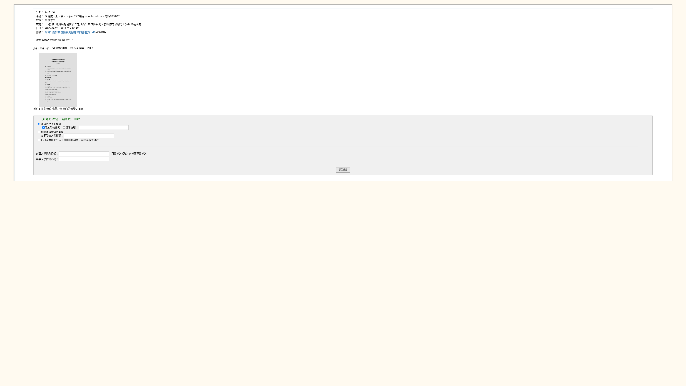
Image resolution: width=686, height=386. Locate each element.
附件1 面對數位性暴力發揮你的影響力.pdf (70, 32)
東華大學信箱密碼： (47, 159)
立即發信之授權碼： (52, 135)
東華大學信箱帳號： (47, 153)
